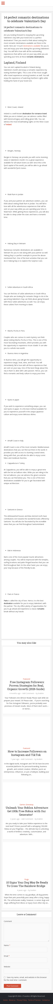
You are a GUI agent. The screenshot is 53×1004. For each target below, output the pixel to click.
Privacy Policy (22, 1000)
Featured (26, 679)
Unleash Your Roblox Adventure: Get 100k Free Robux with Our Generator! (27, 811)
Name (7, 945)
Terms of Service (34, 1000)
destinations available (31, 46)
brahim (41, 693)
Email (7, 956)
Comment (8, 921)
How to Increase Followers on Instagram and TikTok (27, 753)
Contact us (46, 1000)
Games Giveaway (26, 804)
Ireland (8, 124)
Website (7, 966)
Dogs (26, 879)
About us (12, 1000)
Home (5, 1000)
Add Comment (28, 693)
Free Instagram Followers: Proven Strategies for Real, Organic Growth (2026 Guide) (25, 685)
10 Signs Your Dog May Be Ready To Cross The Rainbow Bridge (27, 884)
